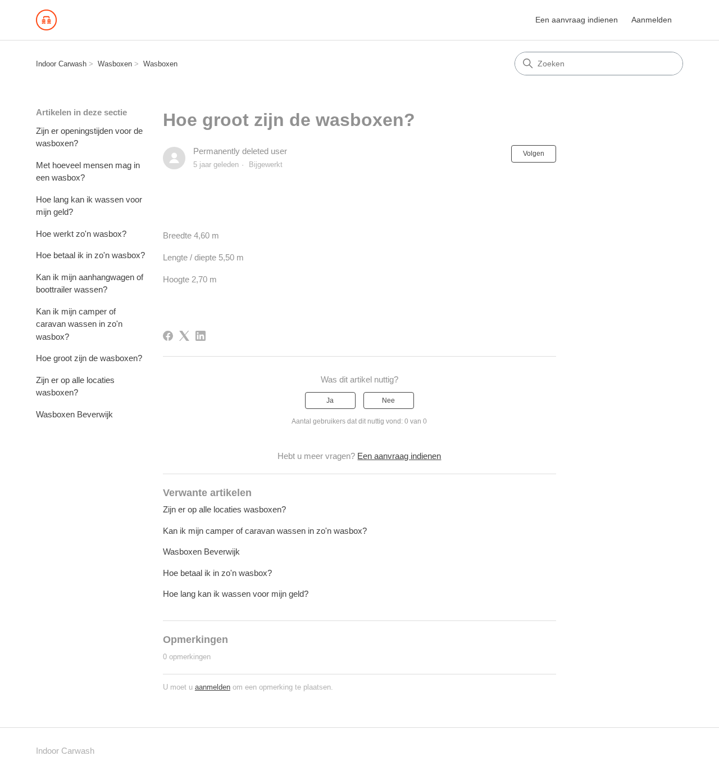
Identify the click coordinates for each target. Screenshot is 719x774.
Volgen (533, 154)
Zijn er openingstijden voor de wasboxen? (89, 137)
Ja (330, 400)
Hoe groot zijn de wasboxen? (89, 358)
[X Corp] (184, 336)
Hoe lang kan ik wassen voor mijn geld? (89, 206)
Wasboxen (115, 64)
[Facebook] (168, 336)
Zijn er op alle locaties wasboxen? (75, 386)
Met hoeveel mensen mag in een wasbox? (88, 171)
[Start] (46, 20)
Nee (388, 400)
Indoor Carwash (61, 64)
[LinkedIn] (200, 336)
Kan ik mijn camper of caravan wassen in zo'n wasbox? (79, 324)
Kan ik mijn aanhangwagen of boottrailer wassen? (89, 283)
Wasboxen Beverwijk (74, 414)
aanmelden (212, 687)
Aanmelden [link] (651, 19)
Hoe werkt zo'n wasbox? (81, 233)
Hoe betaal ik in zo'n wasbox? (90, 255)
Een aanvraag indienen (576, 19)
